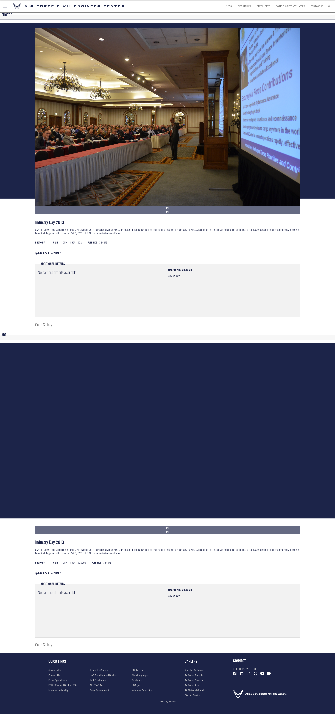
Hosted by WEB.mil (167, 702)
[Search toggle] (329, 6)
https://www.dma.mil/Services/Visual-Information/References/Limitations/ (198, 288)
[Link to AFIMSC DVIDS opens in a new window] (269, 673)
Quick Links (57, 661)
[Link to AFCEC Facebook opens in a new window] (235, 673)
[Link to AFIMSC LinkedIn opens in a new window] (242, 673)
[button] (4, 6)
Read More (173, 275)
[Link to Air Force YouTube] (262, 673)
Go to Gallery (43, 324)
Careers (191, 661)
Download (43, 253)
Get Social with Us (244, 669)
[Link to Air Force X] (255, 673)
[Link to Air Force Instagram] (249, 673)
